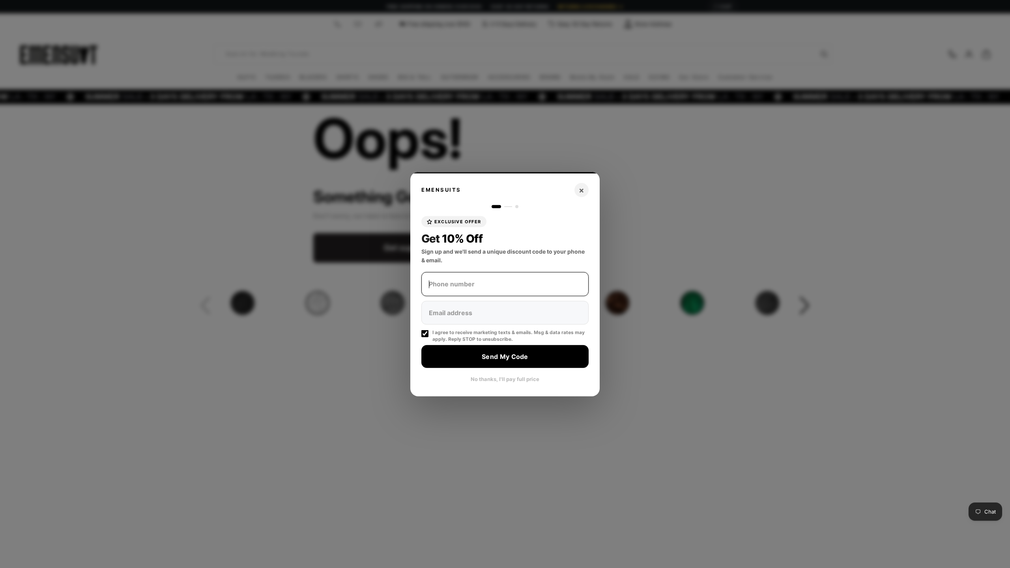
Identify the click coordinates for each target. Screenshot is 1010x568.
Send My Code (505, 356)
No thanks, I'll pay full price (505, 379)
